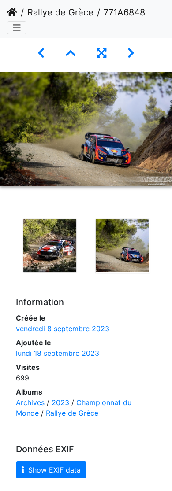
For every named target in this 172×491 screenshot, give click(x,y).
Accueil (12, 12)
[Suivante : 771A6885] (131, 53)
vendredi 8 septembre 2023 (62, 328)
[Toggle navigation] (16, 27)
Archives (30, 402)
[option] (49, 245)
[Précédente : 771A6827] (41, 53)
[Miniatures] (70, 53)
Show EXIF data (53, 469)
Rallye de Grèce (60, 12)
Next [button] (165, 247)
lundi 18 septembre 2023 (57, 353)
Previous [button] (6, 247)
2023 (60, 402)
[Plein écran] (101, 53)
